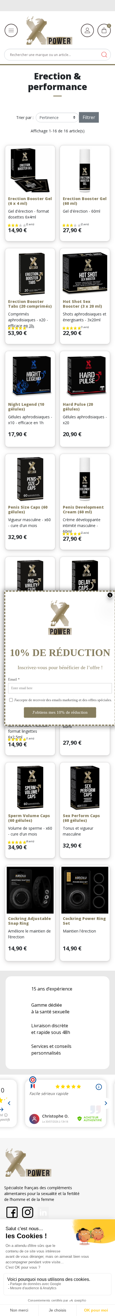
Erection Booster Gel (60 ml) (85, 201)
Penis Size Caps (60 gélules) (27, 509)
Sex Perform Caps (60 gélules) (81, 818)
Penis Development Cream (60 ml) (83, 509)
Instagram (27, 1212)
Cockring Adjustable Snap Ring (29, 921)
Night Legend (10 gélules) (26, 407)
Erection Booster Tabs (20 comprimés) (30, 304)
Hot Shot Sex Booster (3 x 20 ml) (82, 304)
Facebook (12, 1212)
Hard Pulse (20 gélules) (78, 407)
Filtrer (89, 117)
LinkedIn (43, 1212)
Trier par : (24, 117)
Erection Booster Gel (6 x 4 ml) (30, 201)
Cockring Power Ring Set (84, 921)
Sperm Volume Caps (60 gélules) (29, 818)
